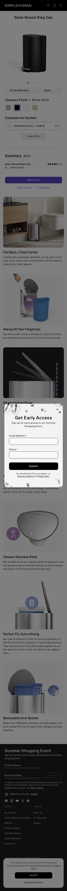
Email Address (18, 435)
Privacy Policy (43, 476)
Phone (13, 449)
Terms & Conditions (25, 476)
